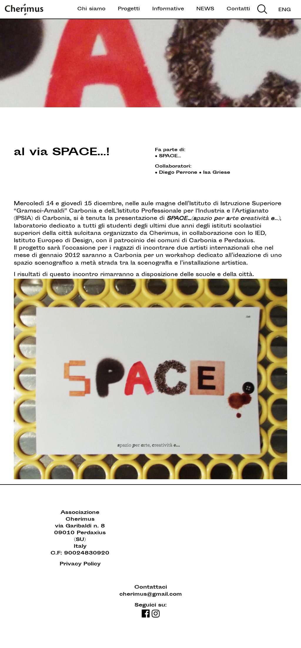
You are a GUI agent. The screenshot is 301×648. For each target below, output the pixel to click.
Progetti (129, 9)
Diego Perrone (178, 172)
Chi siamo (91, 9)
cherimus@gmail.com (150, 594)
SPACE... (170, 156)
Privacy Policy (80, 564)
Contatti (238, 9)
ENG (284, 10)
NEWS (205, 9)
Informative (168, 9)
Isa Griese (216, 172)
